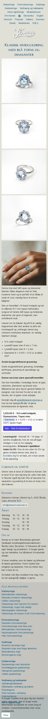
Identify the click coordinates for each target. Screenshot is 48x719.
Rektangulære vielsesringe (14, 610)
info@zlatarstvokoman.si (15, 505)
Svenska (40, 19)
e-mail (14, 443)
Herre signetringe (15, 12)
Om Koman (10, 15)
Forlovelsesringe (25, 4)
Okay (5, 715)
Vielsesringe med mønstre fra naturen (20, 604)
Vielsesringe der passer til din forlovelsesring (23, 613)
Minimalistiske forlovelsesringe (16, 629)
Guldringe (40, 4)
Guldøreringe (11, 8)
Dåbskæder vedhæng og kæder (17, 686)
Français (19, 19)
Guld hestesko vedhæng (14, 693)
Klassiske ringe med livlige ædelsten (19, 648)
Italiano (29, 19)
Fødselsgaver (8, 690)
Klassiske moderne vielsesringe (17, 597)
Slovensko (29, 15)
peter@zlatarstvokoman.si (29, 400)
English (40, 15)
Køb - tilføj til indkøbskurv (17, 428)
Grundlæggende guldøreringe (16, 667)
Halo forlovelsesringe (12, 635)
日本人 (35, 23)
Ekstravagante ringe (11, 655)
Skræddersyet (34, 12)
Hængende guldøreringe (13, 670)
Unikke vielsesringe (11, 600)
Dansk (12, 23)
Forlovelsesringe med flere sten (17, 626)
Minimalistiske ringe (11, 651)
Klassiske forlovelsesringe (14, 623)
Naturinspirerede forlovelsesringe (17, 632)
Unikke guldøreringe (11, 674)
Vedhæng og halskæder (31, 8)
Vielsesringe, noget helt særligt (16, 607)
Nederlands (24, 23)
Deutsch (8, 19)
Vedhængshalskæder (12, 683)
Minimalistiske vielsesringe (14, 594)
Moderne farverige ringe (13, 645)
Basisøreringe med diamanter (16, 664)
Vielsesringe (9, 4)
